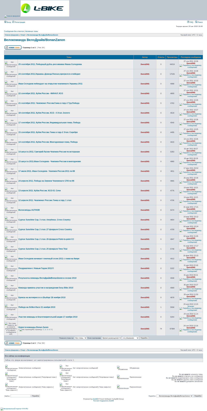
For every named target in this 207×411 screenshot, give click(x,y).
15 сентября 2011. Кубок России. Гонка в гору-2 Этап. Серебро (48, 132)
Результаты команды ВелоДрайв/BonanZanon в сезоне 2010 (47, 278)
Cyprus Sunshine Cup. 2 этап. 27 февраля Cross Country (45, 229)
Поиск (200, 22)
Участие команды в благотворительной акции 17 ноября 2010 (47, 317)
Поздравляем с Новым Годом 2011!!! (36, 268)
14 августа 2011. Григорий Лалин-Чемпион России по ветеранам (49, 152)
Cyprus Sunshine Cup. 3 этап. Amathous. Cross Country (44, 220)
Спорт (23, 35)
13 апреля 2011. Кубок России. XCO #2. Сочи (39, 190)
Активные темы (31, 31)
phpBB (95, 399)
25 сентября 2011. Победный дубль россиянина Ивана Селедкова (50, 64)
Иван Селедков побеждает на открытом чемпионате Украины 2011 (50, 84)
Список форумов (12, 35)
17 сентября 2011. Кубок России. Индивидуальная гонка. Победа (49, 122)
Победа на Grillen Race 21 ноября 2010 (36, 307)
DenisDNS (145, 64)
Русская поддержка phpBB (103, 401)
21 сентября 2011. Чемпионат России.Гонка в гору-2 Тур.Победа (48, 103)
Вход (8, 22)
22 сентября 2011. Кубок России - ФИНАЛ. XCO (40, 93)
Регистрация (19, 22)
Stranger (190, 306)
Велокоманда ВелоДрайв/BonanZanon (42, 35)
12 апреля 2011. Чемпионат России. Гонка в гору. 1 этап (44, 200)
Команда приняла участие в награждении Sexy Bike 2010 (45, 288)
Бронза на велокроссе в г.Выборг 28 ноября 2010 (41, 297)
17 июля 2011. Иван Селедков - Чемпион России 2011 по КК (46, 171)
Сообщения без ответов (14, 31)
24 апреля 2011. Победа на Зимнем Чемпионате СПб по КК (46, 181)
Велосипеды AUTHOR (29, 210)
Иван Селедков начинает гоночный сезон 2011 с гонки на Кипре (48, 258)
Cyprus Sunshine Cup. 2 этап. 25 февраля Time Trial (42, 249)
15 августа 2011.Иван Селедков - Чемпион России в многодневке (49, 161)
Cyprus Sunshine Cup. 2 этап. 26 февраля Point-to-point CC (46, 239)
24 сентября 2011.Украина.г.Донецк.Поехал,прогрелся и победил (49, 74)
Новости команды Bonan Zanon (33, 327)
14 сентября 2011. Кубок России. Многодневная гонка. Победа (48, 142)
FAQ (191, 22)
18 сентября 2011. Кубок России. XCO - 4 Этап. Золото (44, 113)
